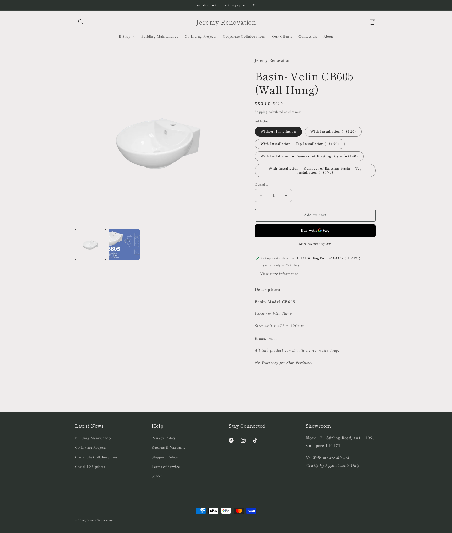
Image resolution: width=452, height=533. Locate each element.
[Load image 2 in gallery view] (124, 244)
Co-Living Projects (90, 447)
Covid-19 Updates (90, 466)
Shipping (261, 112)
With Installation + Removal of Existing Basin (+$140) (309, 156)
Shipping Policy (165, 457)
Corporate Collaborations (96, 457)
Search (157, 476)
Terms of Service (166, 466)
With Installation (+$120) (333, 131)
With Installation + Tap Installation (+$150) (300, 143)
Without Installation (278, 131)
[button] (81, 22)
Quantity (261, 184)
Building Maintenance (93, 438)
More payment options (315, 243)
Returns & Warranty (168, 447)
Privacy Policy (164, 438)
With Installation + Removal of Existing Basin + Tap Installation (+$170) (315, 170)
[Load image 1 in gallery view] (90, 244)
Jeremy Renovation (100, 520)
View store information (279, 273)
